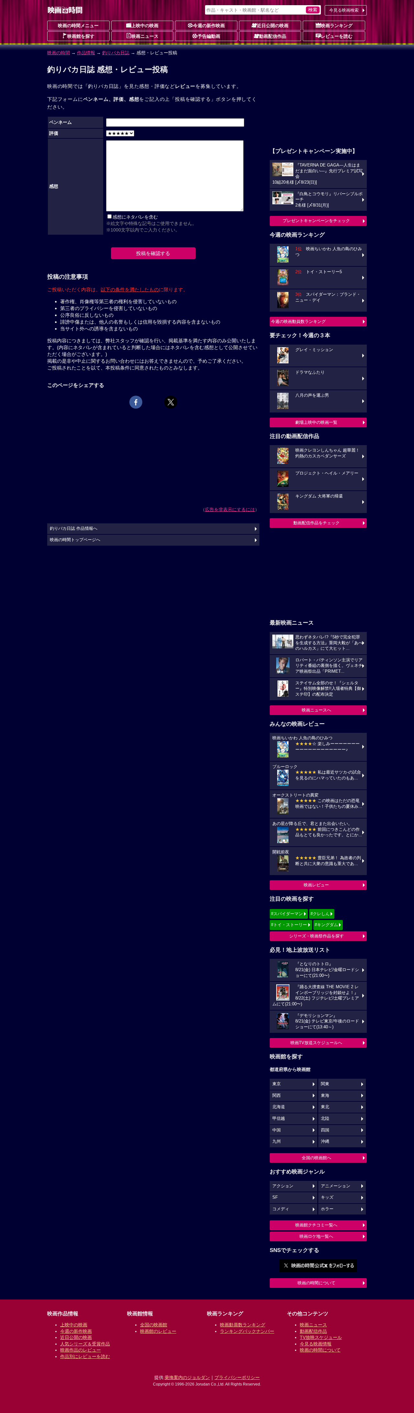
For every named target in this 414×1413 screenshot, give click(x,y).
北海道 (278, 1107)
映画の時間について (316, 1282)
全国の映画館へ (316, 1157)
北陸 (325, 1118)
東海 (325, 1095)
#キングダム (326, 924)
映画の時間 (58, 52)
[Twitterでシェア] (170, 402)
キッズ (327, 1197)
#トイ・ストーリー (289, 924)
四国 (325, 1130)
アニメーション (335, 1186)
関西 (276, 1095)
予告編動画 (209, 36)
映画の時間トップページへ (75, 540)
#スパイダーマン (287, 913)
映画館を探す (80, 36)
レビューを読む (337, 36)
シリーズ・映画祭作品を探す (316, 936)
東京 (276, 1084)
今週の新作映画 (209, 25)
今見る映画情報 (316, 1343)
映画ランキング (337, 25)
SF (275, 1197)
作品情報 (86, 52)
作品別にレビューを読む (85, 1356)
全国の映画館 (153, 1324)
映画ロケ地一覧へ (316, 1236)
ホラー (327, 1209)
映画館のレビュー (158, 1331)
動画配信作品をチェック (316, 522)
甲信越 (278, 1118)
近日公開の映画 (273, 25)
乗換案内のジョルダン (187, 1377)
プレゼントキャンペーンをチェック (316, 220)
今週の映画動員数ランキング (298, 321)
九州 (276, 1141)
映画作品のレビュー (80, 1350)
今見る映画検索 (344, 10)
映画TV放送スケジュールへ (316, 1042)
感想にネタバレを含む (135, 216)
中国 (276, 1130)
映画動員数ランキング (242, 1324)
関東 (325, 1084)
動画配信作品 (272, 36)
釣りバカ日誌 (115, 52)
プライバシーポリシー (237, 1377)
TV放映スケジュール (321, 1337)
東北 (325, 1107)
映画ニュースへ (316, 710)
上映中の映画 (144, 25)
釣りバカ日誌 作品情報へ (73, 528)
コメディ (280, 1209)
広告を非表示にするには (230, 509)
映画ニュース (144, 36)
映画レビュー (316, 885)
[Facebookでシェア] (135, 402)
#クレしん (320, 913)
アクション (282, 1186)
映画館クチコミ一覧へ (316, 1225)
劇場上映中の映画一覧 (316, 422)
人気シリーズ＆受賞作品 (85, 1343)
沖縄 (325, 1141)
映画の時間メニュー (78, 25)
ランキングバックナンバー (247, 1331)
